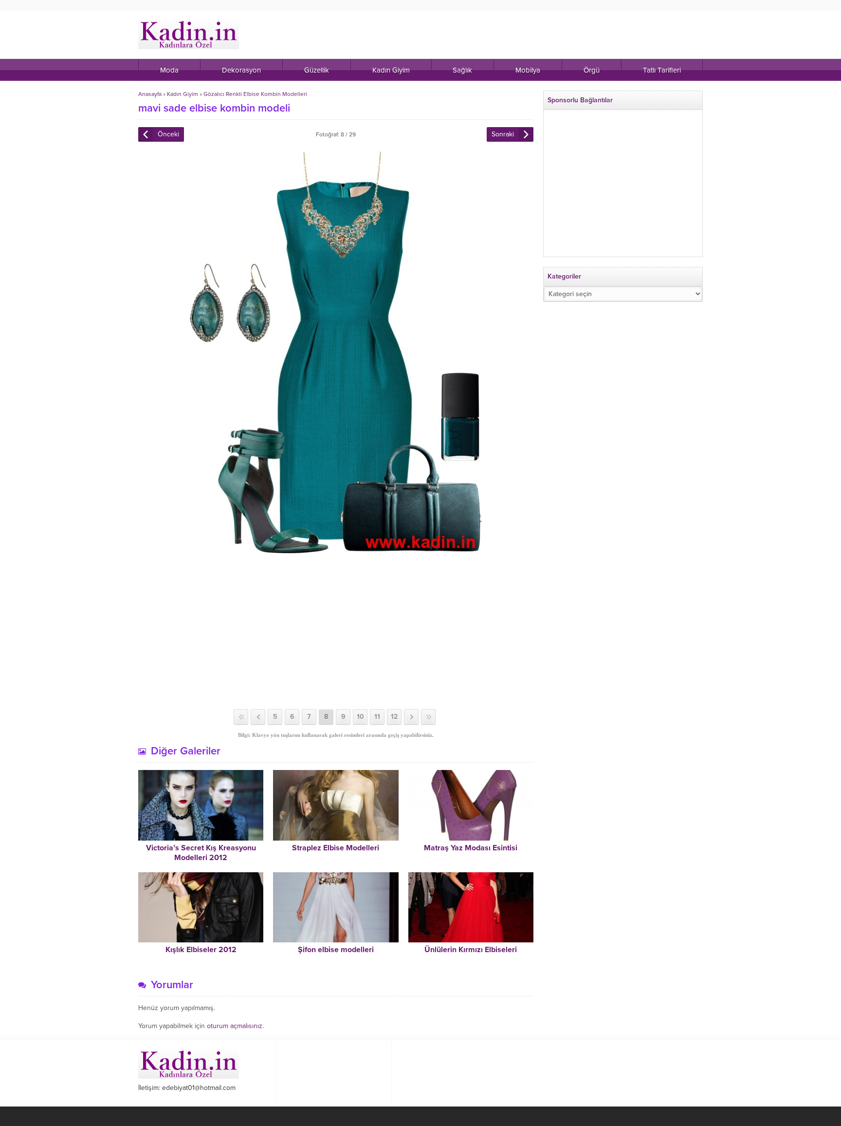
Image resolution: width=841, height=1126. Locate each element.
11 (377, 717)
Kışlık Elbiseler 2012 (201, 950)
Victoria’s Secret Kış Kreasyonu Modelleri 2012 (201, 853)
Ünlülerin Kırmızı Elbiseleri (470, 950)
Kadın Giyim (182, 94)
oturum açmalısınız (234, 1026)
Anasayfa (150, 94)
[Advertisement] (335, 631)
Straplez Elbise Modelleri (335, 848)
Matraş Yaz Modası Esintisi (470, 848)
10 (360, 717)
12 (394, 717)
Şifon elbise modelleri (336, 950)
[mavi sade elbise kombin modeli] (336, 549)
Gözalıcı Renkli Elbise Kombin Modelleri (255, 94)
